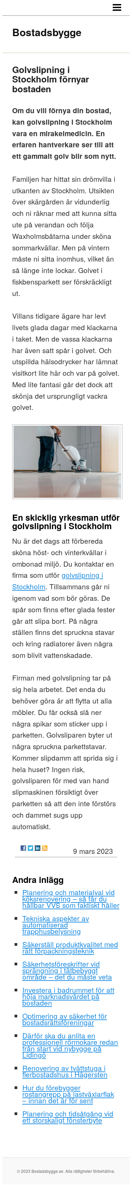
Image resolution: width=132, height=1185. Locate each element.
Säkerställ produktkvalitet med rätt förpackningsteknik (70, 947)
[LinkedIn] (37, 848)
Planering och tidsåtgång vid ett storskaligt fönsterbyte (67, 1116)
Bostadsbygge (47, 32)
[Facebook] (23, 848)
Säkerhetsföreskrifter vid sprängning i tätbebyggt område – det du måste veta (67, 970)
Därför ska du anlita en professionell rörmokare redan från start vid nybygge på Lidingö (70, 1045)
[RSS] (44, 848)
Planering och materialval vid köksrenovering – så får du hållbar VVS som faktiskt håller (70, 898)
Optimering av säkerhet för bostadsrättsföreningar (64, 1019)
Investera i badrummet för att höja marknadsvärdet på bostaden (68, 996)
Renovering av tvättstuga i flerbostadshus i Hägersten (65, 1071)
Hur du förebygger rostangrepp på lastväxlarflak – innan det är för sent (68, 1093)
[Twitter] (30, 848)
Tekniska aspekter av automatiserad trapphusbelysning (55, 924)
